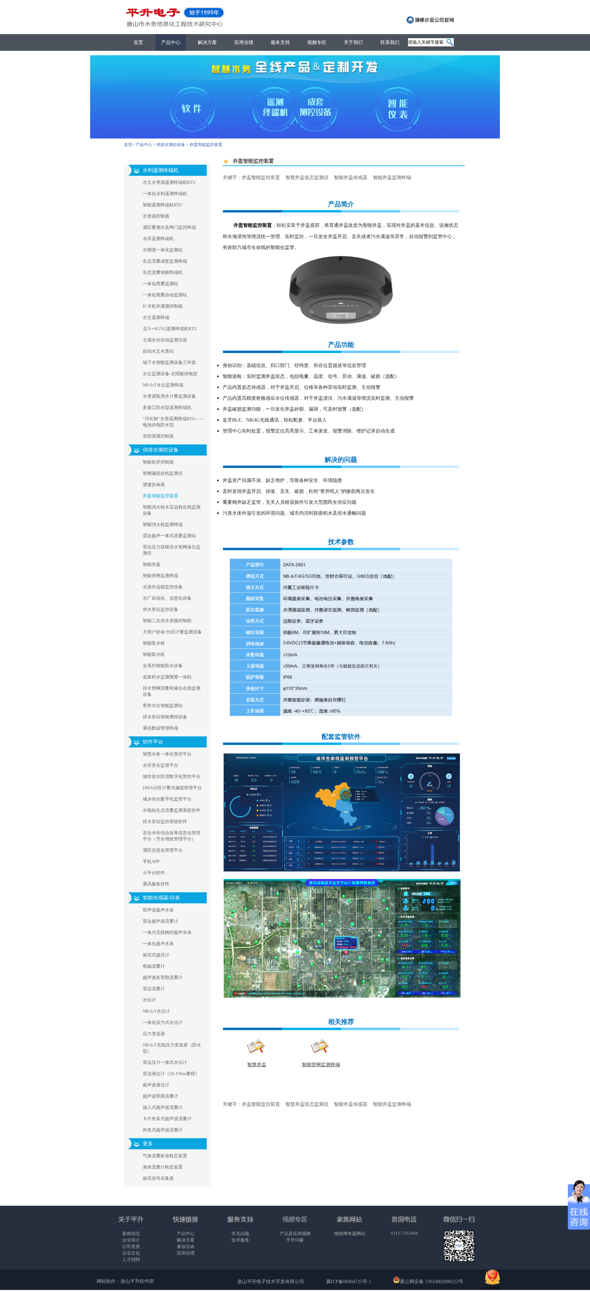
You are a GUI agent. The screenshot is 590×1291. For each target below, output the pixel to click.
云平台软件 (154, 872)
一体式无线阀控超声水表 (167, 932)
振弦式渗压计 (156, 954)
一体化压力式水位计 (163, 1022)
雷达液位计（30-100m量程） (171, 1073)
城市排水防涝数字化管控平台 (171, 776)
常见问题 (240, 1233)
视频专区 (316, 42)
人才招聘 (131, 1259)
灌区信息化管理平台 (163, 850)
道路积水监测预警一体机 (167, 676)
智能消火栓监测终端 (163, 524)
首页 (138, 42)
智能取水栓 (154, 643)
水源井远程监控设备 (163, 586)
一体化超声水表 (158, 943)
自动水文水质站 (158, 351)
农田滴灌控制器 (158, 436)
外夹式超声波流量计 (163, 1129)
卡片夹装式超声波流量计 (167, 1118)
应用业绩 (243, 42)
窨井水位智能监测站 (163, 705)
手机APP (151, 861)
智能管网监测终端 (160, 575)
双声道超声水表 (158, 909)
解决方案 (207, 42)
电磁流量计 (154, 966)
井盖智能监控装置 (160, 495)
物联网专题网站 (349, 1233)
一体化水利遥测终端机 (165, 193)
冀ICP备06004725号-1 (348, 1281)
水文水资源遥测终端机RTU (169, 182)
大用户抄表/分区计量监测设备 (172, 631)
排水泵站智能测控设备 (165, 716)
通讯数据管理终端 (160, 728)
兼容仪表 (186, 1246)
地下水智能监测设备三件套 (169, 362)
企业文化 (131, 1253)
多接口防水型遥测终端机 (167, 407)
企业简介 (131, 1240)
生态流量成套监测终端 (165, 261)
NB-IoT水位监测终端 (163, 384)
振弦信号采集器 (158, 1178)
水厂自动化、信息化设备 (167, 598)
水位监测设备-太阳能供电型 (170, 373)
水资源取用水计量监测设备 (169, 396)
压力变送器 (154, 1033)
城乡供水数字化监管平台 (167, 799)
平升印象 (295, 1240)
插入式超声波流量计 (163, 1107)
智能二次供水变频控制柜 (167, 620)
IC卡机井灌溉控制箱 (163, 306)
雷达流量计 (154, 988)
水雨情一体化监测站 (163, 249)
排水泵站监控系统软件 (165, 821)
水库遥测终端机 (158, 238)
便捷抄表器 (154, 484)
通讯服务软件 (156, 883)
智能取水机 (154, 654)
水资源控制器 (156, 216)
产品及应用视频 (295, 1233)
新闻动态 (131, 1233)
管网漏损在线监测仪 (163, 473)
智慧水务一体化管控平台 (167, 754)
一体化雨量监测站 (160, 283)
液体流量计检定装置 (163, 1167)
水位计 (149, 999)
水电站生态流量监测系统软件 (171, 810)
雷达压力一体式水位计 (165, 1062)
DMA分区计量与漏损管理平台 (172, 787)
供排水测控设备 (170, 144)
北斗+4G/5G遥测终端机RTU (170, 328)
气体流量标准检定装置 (165, 1155)
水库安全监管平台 (160, 765)
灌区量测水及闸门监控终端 (169, 227)
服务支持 (280, 42)
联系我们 (389, 42)
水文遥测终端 (156, 317)
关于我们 (353, 42)
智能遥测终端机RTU (162, 204)
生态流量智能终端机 (163, 272)
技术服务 (240, 1240)
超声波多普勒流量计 (163, 977)
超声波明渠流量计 (160, 1096)
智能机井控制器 (158, 462)
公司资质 (131, 1246)
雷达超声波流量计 (160, 921)
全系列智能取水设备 (163, 665)
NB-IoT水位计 (156, 1011)
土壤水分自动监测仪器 (165, 339)
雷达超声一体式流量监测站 (169, 535)
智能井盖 (151, 564)
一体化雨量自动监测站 (165, 294)
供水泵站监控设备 (160, 609)
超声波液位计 (156, 1084)
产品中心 (170, 42)
